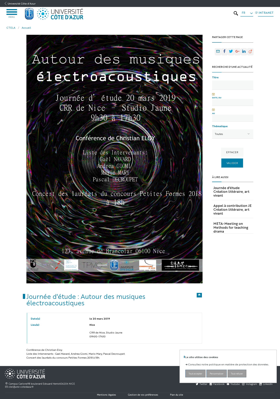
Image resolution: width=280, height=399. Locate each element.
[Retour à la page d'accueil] (29, 14)
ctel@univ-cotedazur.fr (21, 386)
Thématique (220, 126)
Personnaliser (216, 373)
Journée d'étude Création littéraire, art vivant (231, 191)
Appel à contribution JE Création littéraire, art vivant (232, 209)
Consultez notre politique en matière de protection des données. (228, 364)
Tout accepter (195, 373)
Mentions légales (106, 394)
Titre (215, 77)
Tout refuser (237, 373)
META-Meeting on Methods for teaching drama (230, 227)
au (213, 113)
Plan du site (176, 394)
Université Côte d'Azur (21, 3)
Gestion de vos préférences (143, 394)
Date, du (216, 97)
